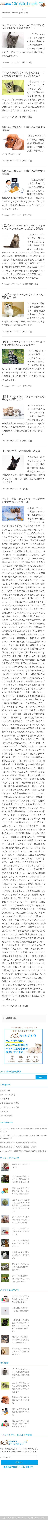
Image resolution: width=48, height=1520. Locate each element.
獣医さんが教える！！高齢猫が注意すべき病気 (18, 1147)
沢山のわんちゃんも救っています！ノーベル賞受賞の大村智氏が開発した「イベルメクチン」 (20, 1205)
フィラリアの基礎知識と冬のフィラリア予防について (20, 1243)
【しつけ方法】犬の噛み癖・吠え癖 (21, 451)
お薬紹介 (3, 1090)
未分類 (25, 284)
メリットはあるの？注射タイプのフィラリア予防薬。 (20, 1231)
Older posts (9, 1018)
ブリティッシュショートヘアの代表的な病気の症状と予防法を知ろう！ (23, 27)
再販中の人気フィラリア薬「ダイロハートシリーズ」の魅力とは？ (20, 1191)
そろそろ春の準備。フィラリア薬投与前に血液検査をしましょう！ (20, 1179)
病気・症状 (27, 62)
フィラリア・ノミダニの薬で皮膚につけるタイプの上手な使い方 (20, 1220)
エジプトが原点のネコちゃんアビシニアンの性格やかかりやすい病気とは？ (23, 74)
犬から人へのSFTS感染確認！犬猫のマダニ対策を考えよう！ (24, 1151)
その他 (25, 489)
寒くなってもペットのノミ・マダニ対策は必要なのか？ (20, 1351)
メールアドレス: (5, 1457)
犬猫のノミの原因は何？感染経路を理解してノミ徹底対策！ (20, 1340)
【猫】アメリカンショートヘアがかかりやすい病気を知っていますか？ (23, 343)
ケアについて (15, 62)
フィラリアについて (8, 1107)
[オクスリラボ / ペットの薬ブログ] (24, 6)
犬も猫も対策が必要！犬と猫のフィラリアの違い (20, 1255)
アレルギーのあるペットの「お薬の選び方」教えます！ (20, 1267)
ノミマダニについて (8, 1103)
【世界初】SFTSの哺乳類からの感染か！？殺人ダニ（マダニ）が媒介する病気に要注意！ (20, 1325)
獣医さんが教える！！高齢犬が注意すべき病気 (18, 1143)
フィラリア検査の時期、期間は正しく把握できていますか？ (20, 1279)
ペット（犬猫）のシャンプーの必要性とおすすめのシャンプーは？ (23, 500)
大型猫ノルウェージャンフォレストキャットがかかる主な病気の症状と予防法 (23, 227)
